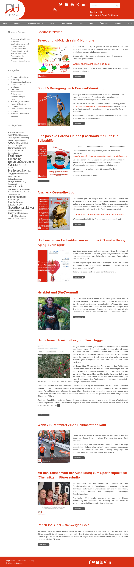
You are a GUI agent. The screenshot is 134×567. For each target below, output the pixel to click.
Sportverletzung (16, 213)
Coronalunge (13, 153)
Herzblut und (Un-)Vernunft (58, 292)
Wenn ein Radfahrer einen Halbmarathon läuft (72, 425)
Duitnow (15, 156)
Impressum (10, 560)
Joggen (12, 173)
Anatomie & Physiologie (20, 77)
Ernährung (15, 87)
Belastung (25, 138)
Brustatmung (21, 140)
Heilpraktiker (17, 170)
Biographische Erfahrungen (21, 82)
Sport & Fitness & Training (21, 109)
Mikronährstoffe (14, 189)
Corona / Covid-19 (17, 85)
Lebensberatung (15, 179)
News (13, 99)
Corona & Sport (15, 145)
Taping (26, 213)
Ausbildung (15, 80)
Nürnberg (20, 192)
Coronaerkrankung (17, 148)
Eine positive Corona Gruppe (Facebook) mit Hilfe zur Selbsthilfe (19, 51)
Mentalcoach (15, 186)
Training (13, 215)
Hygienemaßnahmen (15, 563)
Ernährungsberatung (21, 161)
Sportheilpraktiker (21, 207)
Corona (24, 143)
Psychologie (14, 199)
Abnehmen (13, 132)
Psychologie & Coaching (20, 101)
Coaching (14, 142)
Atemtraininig (14, 135)
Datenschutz (22, 560)
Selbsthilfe (12, 205)
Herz (29, 171)
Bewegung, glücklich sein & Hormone (66, 40)
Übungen (14, 111)
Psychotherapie (15, 202)
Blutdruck (12, 140)
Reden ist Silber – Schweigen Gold (64, 525)
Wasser (11, 218)
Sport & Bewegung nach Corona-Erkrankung (71, 88)
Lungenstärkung (15, 184)
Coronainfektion (15, 150)
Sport (20, 204)
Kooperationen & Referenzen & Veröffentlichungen (18, 94)
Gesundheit (15, 89)
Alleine (21, 132)
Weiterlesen (78, 76)
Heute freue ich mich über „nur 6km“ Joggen (71, 340)
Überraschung (21, 218)
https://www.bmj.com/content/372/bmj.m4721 (91, 106)
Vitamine (22, 216)
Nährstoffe (12, 192)
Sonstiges (14, 106)
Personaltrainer (17, 196)
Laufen (17, 176)
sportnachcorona (15, 211)
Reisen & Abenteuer (18, 104)
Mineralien (26, 189)
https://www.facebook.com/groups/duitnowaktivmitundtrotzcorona (100, 156)
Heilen (10, 168)
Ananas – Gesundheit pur (20, 61)
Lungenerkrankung (17, 181)
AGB (31, 560)
